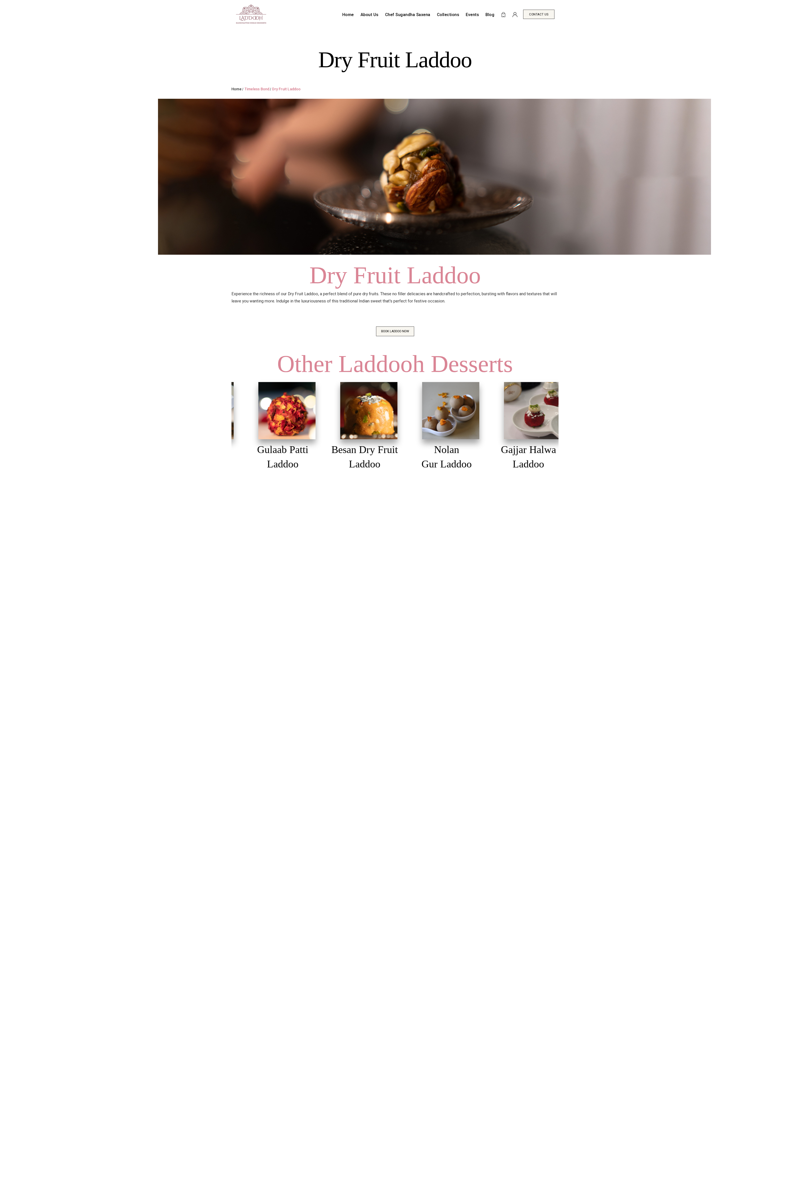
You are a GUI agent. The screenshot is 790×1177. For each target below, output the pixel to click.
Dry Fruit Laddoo (286, 89)
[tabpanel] (277, 429)
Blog (490, 14)
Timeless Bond (257, 89)
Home (348, 14)
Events (472, 14)
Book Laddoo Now (395, 331)
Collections (448, 14)
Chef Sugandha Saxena (407, 14)
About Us (369, 14)
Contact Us (538, 14)
